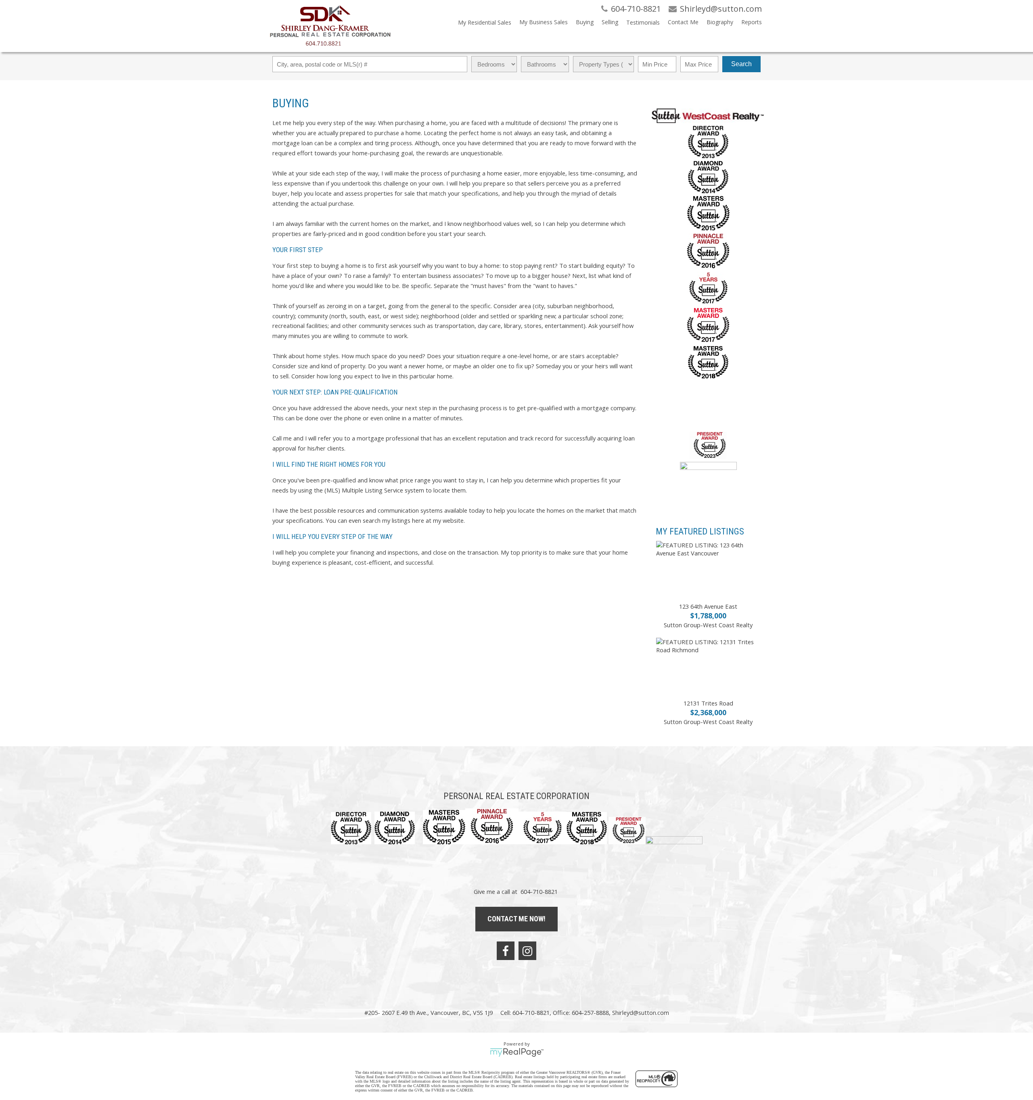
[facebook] (505, 950)
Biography (720, 22)
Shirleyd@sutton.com (640, 1012)
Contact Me (683, 22)
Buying (585, 22)
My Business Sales (543, 22)
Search (741, 64)
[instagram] (527, 950)
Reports (751, 22)
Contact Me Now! (516, 918)
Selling (610, 22)
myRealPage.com (516, 1052)
